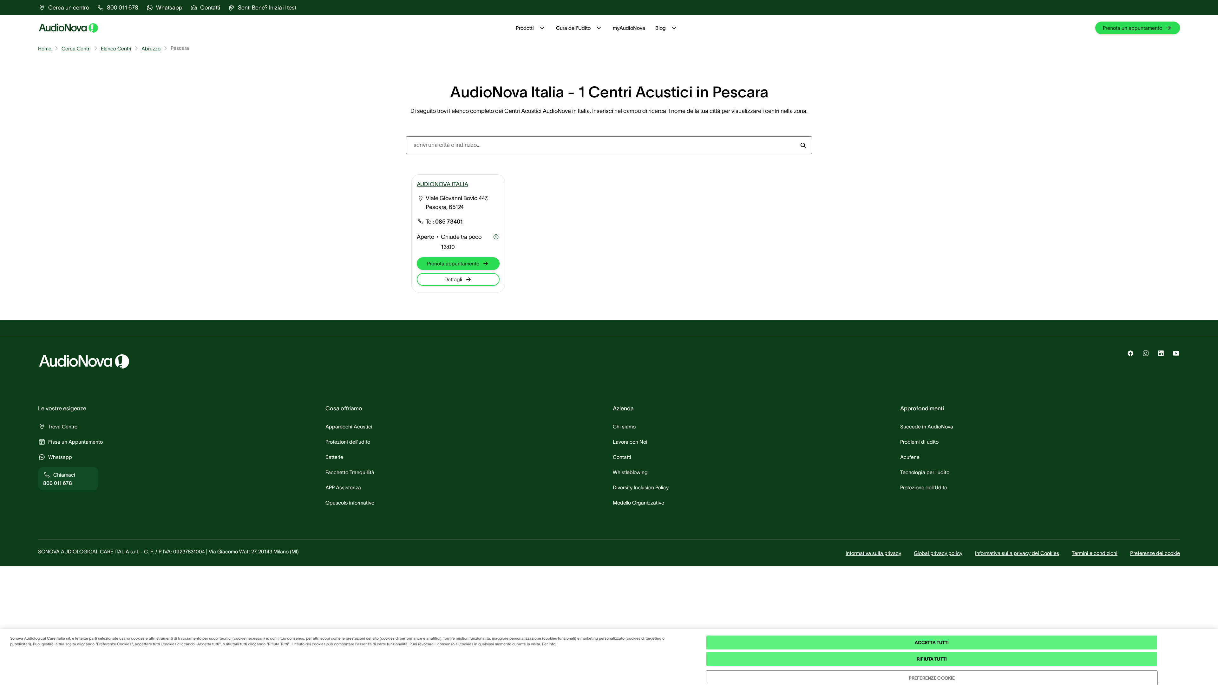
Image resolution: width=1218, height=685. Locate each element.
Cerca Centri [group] (76, 48)
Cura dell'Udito (573, 28)
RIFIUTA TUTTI (932, 659)
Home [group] (44, 48)
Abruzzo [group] (150, 48)
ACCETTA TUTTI (932, 642)
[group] (63, 7)
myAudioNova (629, 28)
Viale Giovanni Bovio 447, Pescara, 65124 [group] (457, 202)
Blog (660, 28)
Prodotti (525, 28)
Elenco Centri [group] (116, 48)
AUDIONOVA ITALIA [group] (442, 184)
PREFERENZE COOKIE (932, 678)
